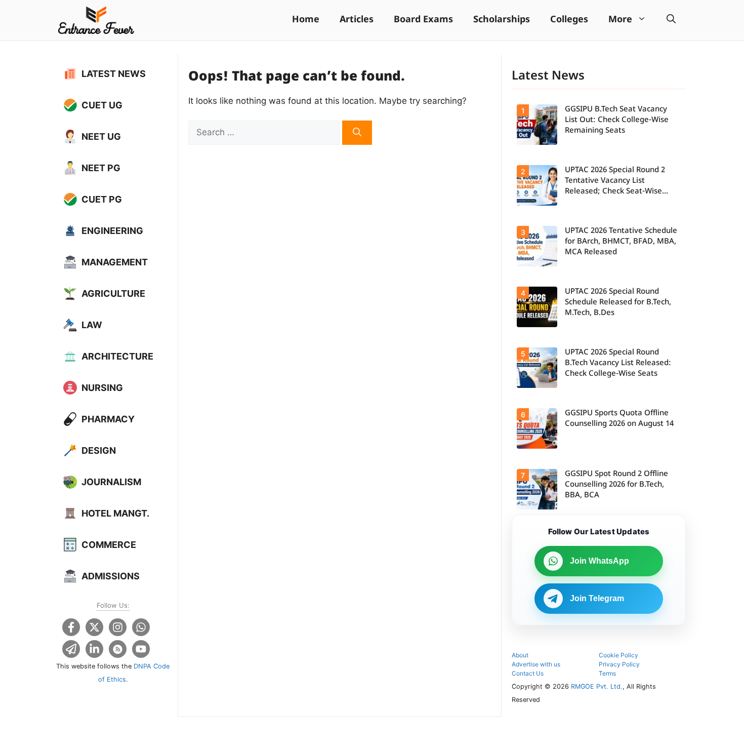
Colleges (569, 20)
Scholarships (501, 20)
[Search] (357, 133)
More (620, 20)
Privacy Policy (619, 664)
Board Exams (423, 20)
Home (305, 20)
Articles (357, 20)
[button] (671, 20)
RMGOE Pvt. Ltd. (597, 686)
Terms (607, 673)
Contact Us (528, 673)
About (520, 655)
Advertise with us (536, 664)
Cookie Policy (618, 655)
